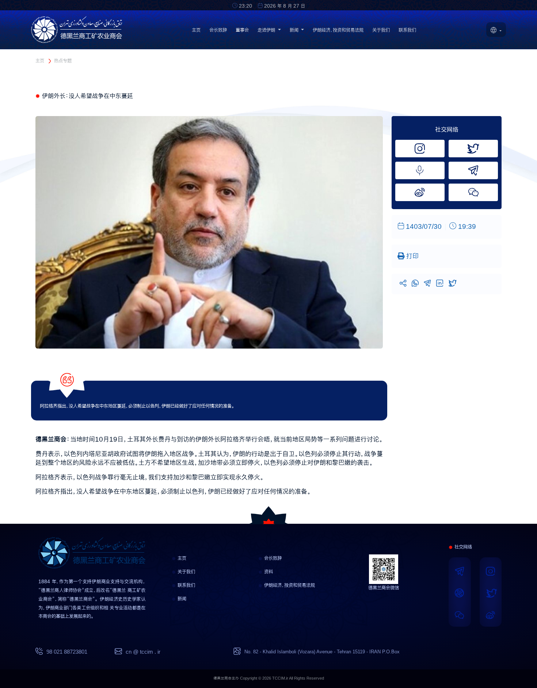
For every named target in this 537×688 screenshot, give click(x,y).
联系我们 (407, 29)
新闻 (181, 598)
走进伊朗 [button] (267, 29)
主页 (196, 29)
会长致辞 (218, 29)
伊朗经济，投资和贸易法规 (338, 29)
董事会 (242, 29)
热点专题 (63, 60)
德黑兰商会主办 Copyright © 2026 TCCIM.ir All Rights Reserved (268, 678)
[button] (496, 31)
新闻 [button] (295, 29)
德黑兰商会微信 (383, 587)
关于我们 (381, 29)
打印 (411, 256)
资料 (268, 571)
